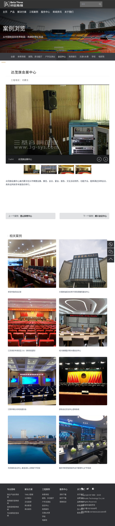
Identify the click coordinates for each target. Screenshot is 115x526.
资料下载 (63, 494)
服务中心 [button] (45, 11)
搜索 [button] (92, 5)
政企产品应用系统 (13, 495)
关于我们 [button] (69, 11)
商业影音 (28, 505)
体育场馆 (22, 56)
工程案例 (46, 489)
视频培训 (63, 502)
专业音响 (11, 489)
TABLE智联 (29, 494)
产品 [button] (12, 11)
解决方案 (29, 489)
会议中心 (62, 56)
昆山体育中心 (26, 216)
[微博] (89, 489)
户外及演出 (50, 56)
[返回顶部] (110, 258)
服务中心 (63, 489)
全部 (13, 56)
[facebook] (94, 489)
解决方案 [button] (21, 11)
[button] (106, 87)
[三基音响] (13, 4)
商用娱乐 (73, 56)
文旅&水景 (84, 56)
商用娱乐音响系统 (13, 502)
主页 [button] (5, 11)
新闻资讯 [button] (57, 11)
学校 (94, 56)
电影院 (101, 56)
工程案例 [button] (33, 11)
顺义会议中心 (101, 216)
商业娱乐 (28, 509)
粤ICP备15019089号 (89, 508)
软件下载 (63, 498)
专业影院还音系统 (13, 514)
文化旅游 (28, 502)
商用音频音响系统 (13, 508)
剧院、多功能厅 (35, 56)
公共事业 (28, 498)
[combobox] (91, 4)
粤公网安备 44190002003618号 (93, 512)
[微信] (84, 489)
